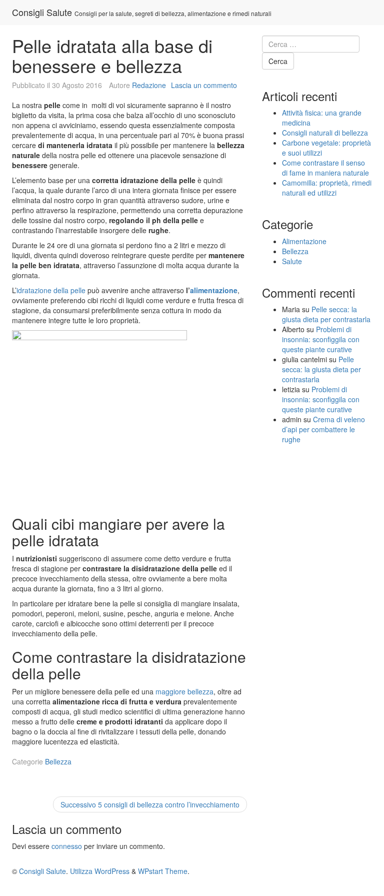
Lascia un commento (204, 85)
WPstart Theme (163, 871)
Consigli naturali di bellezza (325, 133)
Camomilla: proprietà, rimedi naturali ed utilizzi (327, 188)
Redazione (149, 85)
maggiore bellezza (185, 691)
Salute (292, 261)
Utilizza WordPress (100, 871)
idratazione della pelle (51, 290)
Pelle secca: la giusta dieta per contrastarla (326, 314)
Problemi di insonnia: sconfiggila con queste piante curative (321, 339)
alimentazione (214, 290)
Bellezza (58, 761)
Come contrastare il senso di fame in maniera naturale (325, 168)
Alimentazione (304, 241)
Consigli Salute (42, 12)
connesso (67, 846)
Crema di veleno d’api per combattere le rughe (323, 429)
